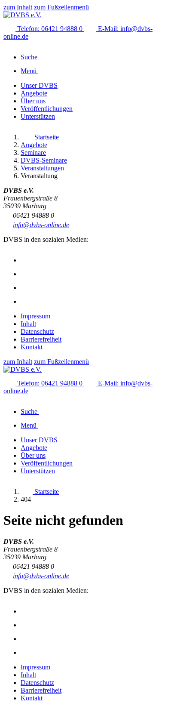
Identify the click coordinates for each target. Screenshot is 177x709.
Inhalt (28, 323)
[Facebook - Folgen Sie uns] (27, 273)
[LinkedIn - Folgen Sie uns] (27, 301)
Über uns (33, 101)
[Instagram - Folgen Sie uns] (27, 260)
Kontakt (32, 347)
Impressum (35, 316)
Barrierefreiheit (41, 339)
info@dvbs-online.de (41, 224)
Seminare (33, 152)
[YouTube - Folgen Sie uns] (27, 287)
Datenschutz (37, 331)
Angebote (34, 93)
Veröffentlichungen (47, 108)
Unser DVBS (39, 85)
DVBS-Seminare (44, 160)
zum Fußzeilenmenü (61, 7)
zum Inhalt (17, 7)
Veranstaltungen (42, 168)
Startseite (46, 137)
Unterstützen (38, 116)
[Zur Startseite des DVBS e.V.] (22, 14)
